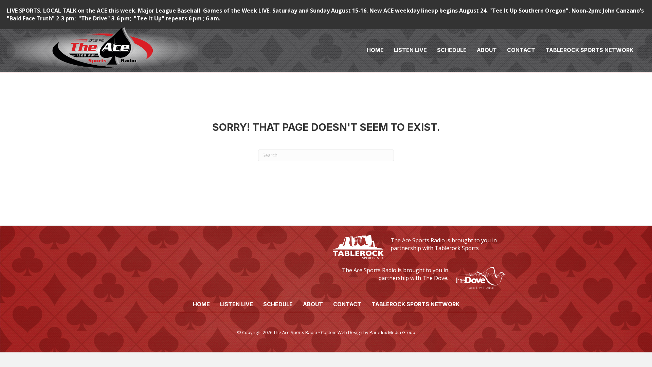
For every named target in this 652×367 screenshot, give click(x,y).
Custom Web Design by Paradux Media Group (368, 332)
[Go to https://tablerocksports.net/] (419, 246)
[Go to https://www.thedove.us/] (419, 276)
